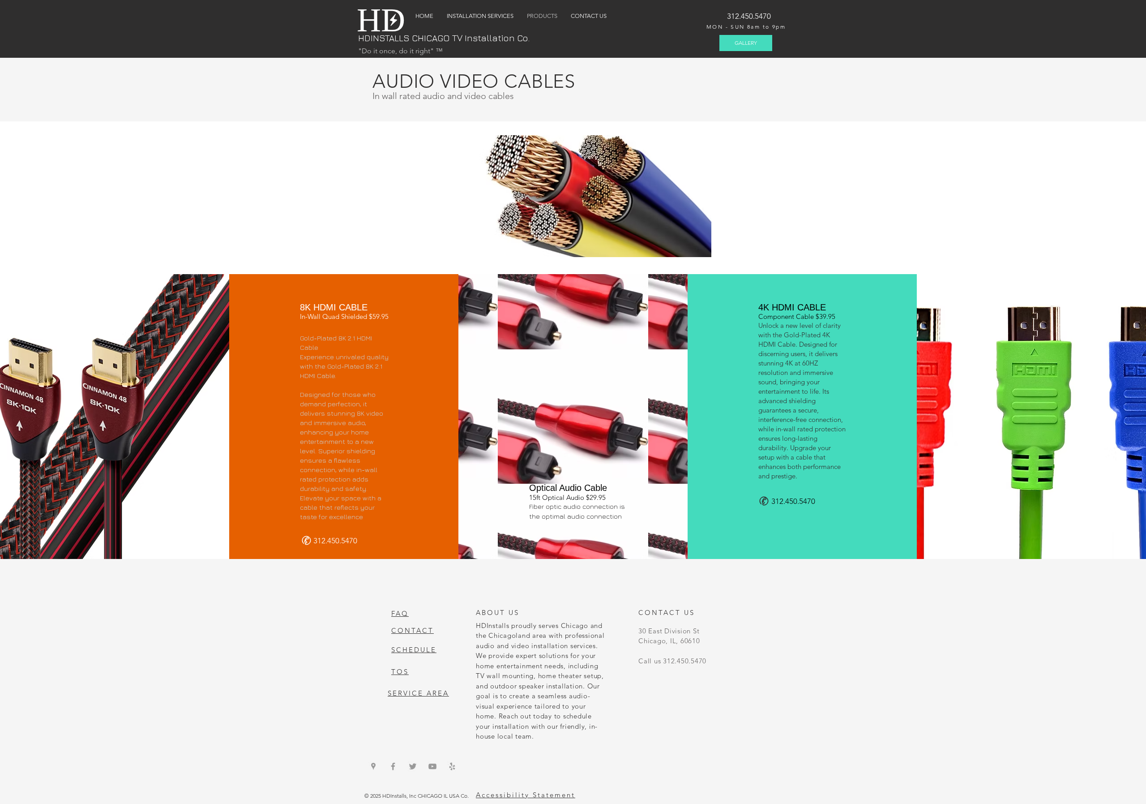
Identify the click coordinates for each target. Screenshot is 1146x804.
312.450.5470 (749, 16)
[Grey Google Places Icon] (373, 766)
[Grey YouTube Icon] (432, 766)
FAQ (400, 613)
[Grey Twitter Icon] (413, 766)
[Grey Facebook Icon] (393, 766)
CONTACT (412, 630)
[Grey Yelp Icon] (452, 766)
